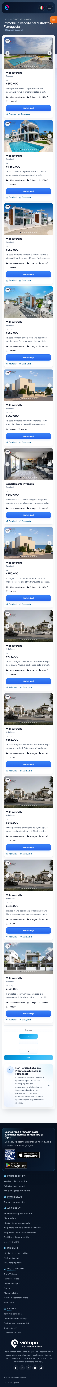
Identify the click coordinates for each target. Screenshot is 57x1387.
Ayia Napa (10, 649)
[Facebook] (15, 1368)
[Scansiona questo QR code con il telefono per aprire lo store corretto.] (10, 1155)
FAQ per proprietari (13, 1262)
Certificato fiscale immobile (16, 1237)
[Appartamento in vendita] (28, 464)
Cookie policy (10, 1328)
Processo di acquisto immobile (18, 1213)
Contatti (8, 1288)
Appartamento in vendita (20, 483)
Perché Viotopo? (12, 1283)
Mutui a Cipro (10, 1218)
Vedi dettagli (28, 108)
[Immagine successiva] (49, 53)
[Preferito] (7, 41)
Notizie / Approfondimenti (16, 1297)
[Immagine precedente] (7, 53)
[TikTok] (41, 1368)
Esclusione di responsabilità (16, 1323)
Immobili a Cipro (11, 1279)
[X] (28, 1368)
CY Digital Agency (11, 1383)
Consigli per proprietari (14, 1202)
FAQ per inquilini (11, 1258)
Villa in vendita (14, 72)
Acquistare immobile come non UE (20, 1232)
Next (28, 1058)
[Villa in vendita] (28, 53)
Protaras (9, 76)
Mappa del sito (11, 1293)
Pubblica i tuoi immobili (14, 1186)
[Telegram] (34, 1368)
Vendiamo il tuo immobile (15, 1181)
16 (28, 1051)
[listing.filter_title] (53, 19)
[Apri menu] (49, 8)
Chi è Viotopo (10, 1274)
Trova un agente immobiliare (17, 1190)
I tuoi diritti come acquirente (17, 1223)
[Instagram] (22, 1368)
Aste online (9, 1302)
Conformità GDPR (12, 1333)
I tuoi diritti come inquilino (16, 1253)
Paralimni (10, 159)
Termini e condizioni (13, 1314)
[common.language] (41, 8)
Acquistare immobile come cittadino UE (22, 1227)
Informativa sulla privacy (15, 1318)
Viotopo (7, 19)
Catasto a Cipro (11, 1242)
